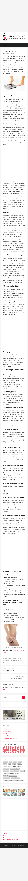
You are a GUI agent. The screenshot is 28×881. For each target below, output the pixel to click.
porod (22, 771)
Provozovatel (6, 837)
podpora (10, 780)
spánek (13, 778)
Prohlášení (5, 835)
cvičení (9, 658)
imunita (15, 761)
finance (11, 773)
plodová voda (6, 768)
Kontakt (5, 833)
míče (21, 658)
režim (10, 766)
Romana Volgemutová (11, 53)
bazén (6, 658)
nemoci (19, 764)
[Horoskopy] (14, 795)
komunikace (17, 780)
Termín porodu (6, 733)
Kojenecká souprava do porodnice (11, 738)
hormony (16, 773)
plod (12, 660)
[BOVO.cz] (14, 719)
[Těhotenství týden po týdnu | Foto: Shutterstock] (14, 753)
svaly (9, 662)
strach (20, 762)
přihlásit (5, 689)
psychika (6, 762)
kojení (14, 766)
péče (10, 764)
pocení (15, 660)
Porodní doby (6, 735)
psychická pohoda (15, 768)
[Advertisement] (14, 16)
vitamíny (6, 775)
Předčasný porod (7, 731)
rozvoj (5, 766)
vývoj (5, 764)
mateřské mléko (7, 777)
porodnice (6, 773)
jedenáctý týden (15, 658)
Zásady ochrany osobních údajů (11, 839)
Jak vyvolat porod (7, 728)
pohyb (22, 780)
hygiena (16, 771)
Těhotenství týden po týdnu (11, 657)
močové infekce (6, 660)
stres (14, 764)
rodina (19, 766)
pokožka (5, 780)
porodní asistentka (13, 775)
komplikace (6, 771)
